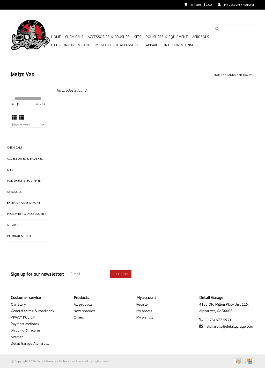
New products (84, 310)
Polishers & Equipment (167, 36)
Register (142, 304)
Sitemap (17, 337)
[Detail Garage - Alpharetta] (30, 36)
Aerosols (200, 36)
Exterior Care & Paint (71, 45)
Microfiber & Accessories (118, 45)
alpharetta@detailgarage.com (230, 326)
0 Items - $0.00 (201, 4)
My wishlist (144, 317)
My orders (144, 310)
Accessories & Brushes (108, 36)
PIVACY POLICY (23, 317)
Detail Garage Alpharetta (30, 343)
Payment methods (25, 323)
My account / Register (238, 4)
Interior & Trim (178, 45)
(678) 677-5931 (219, 320)
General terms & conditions (32, 310)
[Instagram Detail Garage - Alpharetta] (250, 274)
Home (56, 36)
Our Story (18, 304)
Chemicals (74, 36)
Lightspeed (101, 361)
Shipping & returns (25, 330)
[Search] (217, 29)
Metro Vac (246, 75)
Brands (230, 75)
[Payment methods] (237, 361)
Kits (137, 36)
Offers (79, 317)
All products (83, 304)
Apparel (153, 45)
